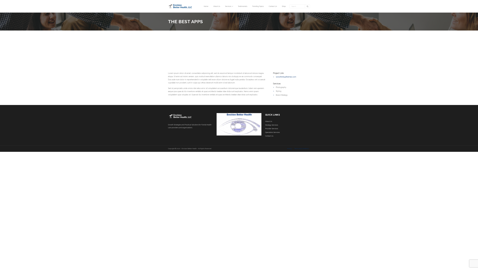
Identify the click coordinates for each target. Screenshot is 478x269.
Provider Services (271, 129)
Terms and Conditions (301, 148)
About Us (268, 121)
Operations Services (272, 132)
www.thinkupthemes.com (286, 77)
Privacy (289, 148)
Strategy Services (271, 125)
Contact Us (269, 136)
